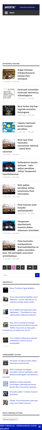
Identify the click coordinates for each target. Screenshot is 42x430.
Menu (12, 13)
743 (29, 267)
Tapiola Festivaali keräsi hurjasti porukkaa (26, 126)
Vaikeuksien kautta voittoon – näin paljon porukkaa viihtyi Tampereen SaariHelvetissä (20, 168)
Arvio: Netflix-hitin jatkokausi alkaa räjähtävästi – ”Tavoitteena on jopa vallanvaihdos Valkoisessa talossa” (23, 312)
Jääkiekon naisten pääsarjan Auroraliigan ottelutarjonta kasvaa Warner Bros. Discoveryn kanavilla (23, 384)
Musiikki (16, 82)
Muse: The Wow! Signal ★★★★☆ (22, 288)
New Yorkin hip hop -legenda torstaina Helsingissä (28, 109)
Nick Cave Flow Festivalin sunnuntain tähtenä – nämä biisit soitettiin (20, 145)
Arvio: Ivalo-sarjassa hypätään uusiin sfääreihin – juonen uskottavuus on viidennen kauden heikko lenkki (24, 299)
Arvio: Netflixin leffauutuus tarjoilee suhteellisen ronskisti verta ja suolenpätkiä (23, 340)
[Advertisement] (21, 37)
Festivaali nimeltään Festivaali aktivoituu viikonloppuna (28, 92)
